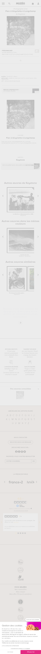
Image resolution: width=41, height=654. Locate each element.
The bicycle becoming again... (17, 293)
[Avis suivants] (39, 522)
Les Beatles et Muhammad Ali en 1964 (23, 215)
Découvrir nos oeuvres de (18, 165)
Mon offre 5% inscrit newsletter (20, 594)
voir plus (16, 522)
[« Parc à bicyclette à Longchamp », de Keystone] (20, 395)
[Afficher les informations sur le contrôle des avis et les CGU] (31, 508)
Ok (34, 461)
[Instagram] (19, 452)
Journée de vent (24, 255)
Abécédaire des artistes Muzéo (20, 411)
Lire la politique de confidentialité (10, 645)
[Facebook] (16, 452)
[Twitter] (24, 452)
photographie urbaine (29, 143)
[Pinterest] (21, 452)
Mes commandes (21, 589)
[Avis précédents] (1, 522)
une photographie (17, 141)
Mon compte (20, 592)
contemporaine (5, 143)
